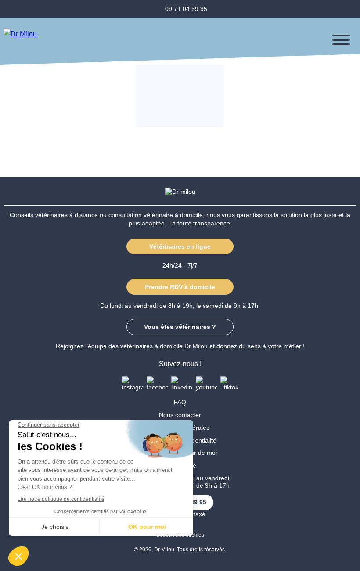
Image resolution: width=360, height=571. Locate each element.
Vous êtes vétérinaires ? (180, 326)
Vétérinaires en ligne (180, 246)
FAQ (180, 402)
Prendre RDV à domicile (180, 286)
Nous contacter (180, 414)
